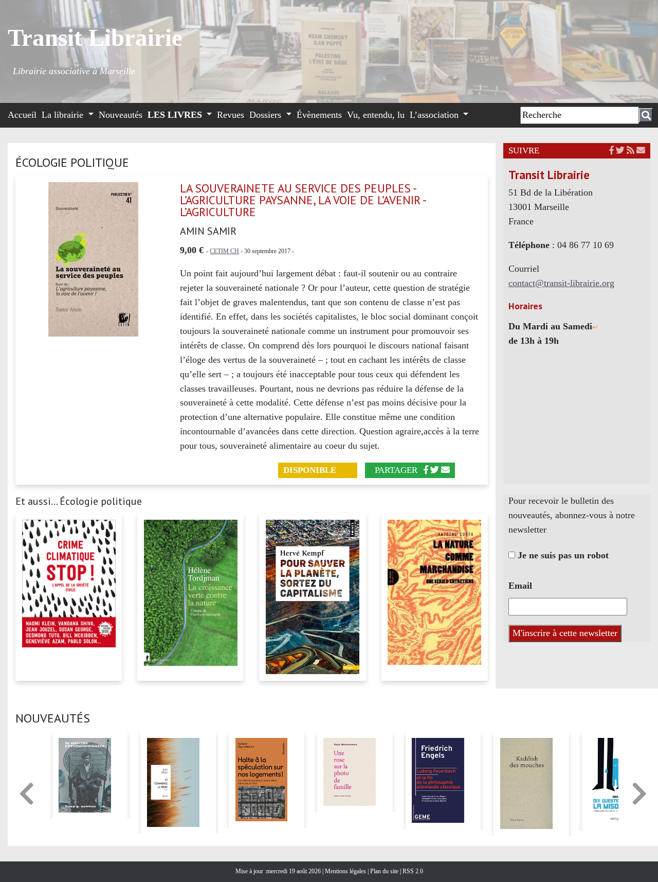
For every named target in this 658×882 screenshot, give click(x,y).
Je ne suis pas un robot (562, 555)
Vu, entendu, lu (376, 115)
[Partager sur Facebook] (426, 470)
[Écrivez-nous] (445, 470)
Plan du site (385, 871)
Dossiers (266, 115)
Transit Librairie (95, 37)
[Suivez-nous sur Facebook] (611, 150)
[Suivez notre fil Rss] (630, 150)
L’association (435, 115)
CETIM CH (224, 251)
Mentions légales (346, 871)
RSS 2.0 (412, 871)
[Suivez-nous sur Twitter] (620, 150)
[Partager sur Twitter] (434, 470)
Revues (230, 115)
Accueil (22, 115)
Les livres (176, 115)
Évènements (319, 115)
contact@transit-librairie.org (561, 283)
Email (520, 585)
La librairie (64, 115)
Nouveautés (120, 115)
